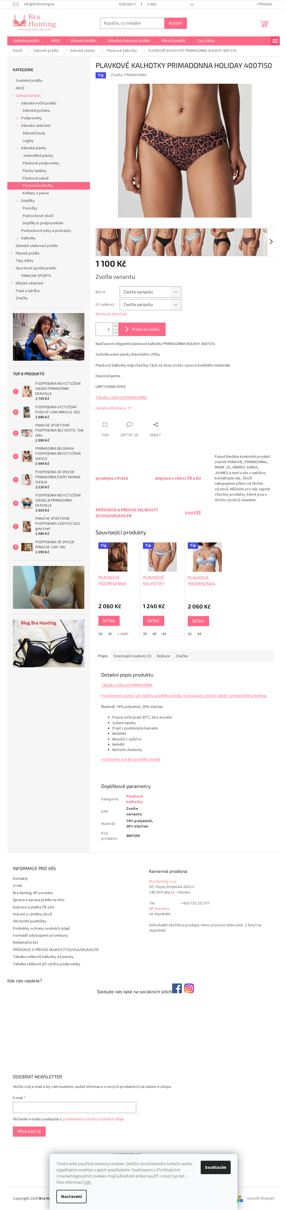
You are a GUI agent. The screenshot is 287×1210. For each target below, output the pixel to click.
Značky (22, 298)
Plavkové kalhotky (38, 185)
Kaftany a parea (36, 193)
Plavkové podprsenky (41, 163)
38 (110, 634)
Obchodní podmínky (30, 921)
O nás (151, 4)
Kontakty (127, 4)
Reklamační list (25, 942)
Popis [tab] (103, 656)
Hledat (175, 23)
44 (164, 634)
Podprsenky (31, 118)
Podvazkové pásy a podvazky (46, 231)
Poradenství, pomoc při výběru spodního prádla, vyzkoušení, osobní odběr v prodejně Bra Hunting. (184, 696)
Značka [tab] (182, 656)
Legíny (28, 141)
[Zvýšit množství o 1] (115, 326)
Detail (109, 620)
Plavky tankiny (35, 171)
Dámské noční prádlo (38, 103)
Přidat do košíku (146, 329)
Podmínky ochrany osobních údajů (41, 928)
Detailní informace (111, 408)
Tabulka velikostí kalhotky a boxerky (43, 957)
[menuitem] (26, 40)
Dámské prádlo (28, 96)
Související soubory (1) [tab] (132, 656)
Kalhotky (28, 238)
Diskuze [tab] (163, 656)
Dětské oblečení (29, 283)
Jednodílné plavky (38, 155)
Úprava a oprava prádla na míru (38, 900)
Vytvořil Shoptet (260, 1198)
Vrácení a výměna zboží (32, 914)
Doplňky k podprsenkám (43, 223)
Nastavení (71, 1196)
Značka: (129, 75)
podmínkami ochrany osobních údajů (93, 1119)
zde (87, 1182)
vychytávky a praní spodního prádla (130, 759)
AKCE (20, 88)
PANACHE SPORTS (36, 276)
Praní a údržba (28, 291)
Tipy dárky (25, 261)
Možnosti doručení (111, 314)
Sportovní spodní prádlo (36, 268)
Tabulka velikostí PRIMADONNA (121, 397)
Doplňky (28, 201)
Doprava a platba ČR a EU (33, 907)
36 (100, 634)
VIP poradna (159, 908)
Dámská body (34, 133)
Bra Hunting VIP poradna (33, 893)
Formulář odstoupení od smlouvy (40, 935)
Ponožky (30, 208)
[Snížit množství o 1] (115, 332)
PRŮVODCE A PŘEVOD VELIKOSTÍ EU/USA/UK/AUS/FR (56, 950)
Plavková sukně (36, 178)
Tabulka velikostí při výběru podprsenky (46, 964)
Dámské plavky (34, 148)
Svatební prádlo (29, 80)
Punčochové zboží (38, 216)
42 (190, 634)
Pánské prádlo (28, 253)
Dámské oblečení (35, 126)
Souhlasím (215, 1167)
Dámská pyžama (36, 110)
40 (154, 634)
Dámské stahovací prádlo (37, 246)
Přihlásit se (29, 1131)
